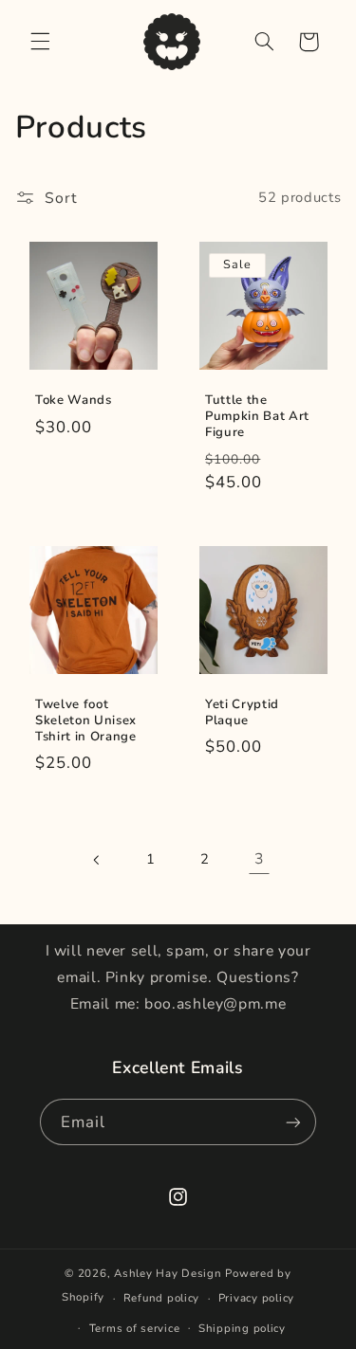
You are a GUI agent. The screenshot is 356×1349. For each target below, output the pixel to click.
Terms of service (134, 1328)
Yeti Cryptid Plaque (242, 713)
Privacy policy (256, 1297)
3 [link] (259, 858)
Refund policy (161, 1297)
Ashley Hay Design (168, 1273)
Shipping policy (242, 1328)
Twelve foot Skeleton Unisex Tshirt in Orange (86, 721)
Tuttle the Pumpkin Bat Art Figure (257, 417)
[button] (40, 42)
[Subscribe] (293, 1122)
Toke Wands (73, 401)
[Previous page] (97, 860)
